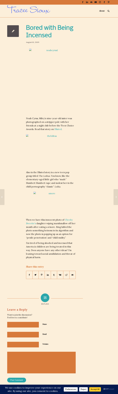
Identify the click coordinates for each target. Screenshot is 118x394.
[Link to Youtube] (96, 2)
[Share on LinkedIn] (48, 275)
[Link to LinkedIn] (87, 2)
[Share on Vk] (60, 275)
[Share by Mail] (73, 275)
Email (44, 334)
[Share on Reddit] (66, 275)
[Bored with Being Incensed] (13, 31)
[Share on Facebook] (29, 275)
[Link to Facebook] (83, 2)
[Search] (108, 11)
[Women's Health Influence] (2, 197)
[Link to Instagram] (100, 2)
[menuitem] (102, 11)
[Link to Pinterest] (108, 2)
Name (44, 324)
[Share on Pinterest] (42, 275)
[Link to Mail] (91, 2)
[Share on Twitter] (36, 275)
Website (45, 344)
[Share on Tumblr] (54, 275)
